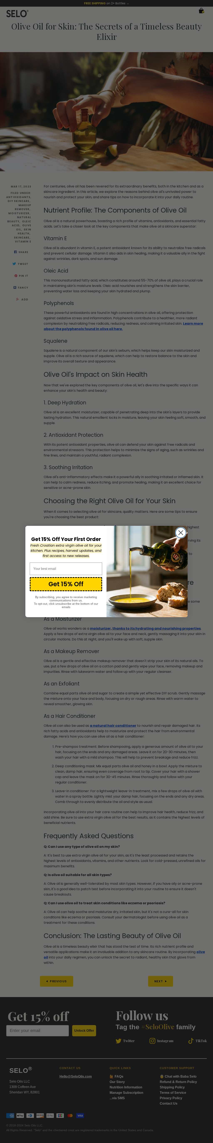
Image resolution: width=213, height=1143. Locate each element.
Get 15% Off (65, 584)
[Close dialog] (181, 532)
